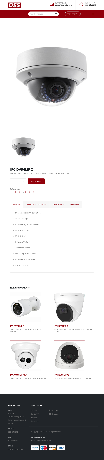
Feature (16, 204)
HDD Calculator (53, 414)
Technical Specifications (36, 204)
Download (74, 204)
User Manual (58, 204)
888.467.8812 (90, 5)
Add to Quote (36, 181)
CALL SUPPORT (90, 3)
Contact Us (35, 414)
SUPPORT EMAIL (60, 3)
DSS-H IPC (29, 192)
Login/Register (72, 14)
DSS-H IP (18, 192)
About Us (34, 410)
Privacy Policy (53, 410)
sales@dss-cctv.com (63, 5)
